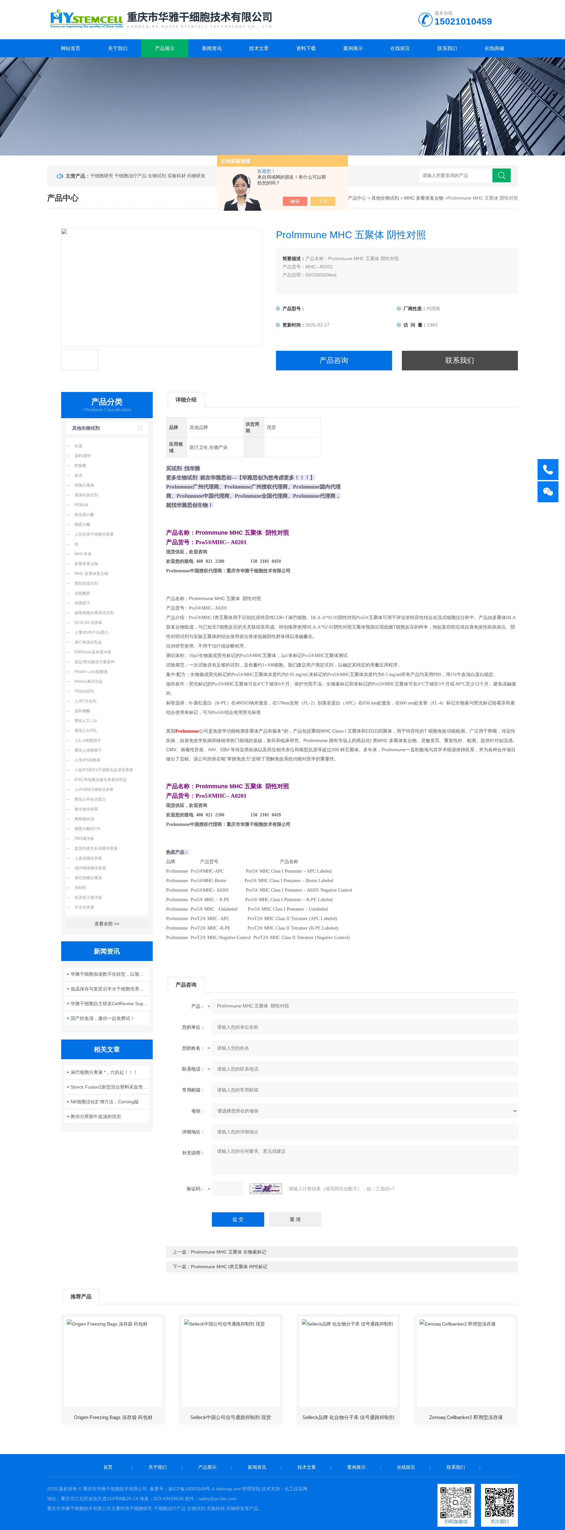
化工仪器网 (295, 1488)
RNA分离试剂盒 (89, 681)
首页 (107, 1467)
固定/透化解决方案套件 (95, 662)
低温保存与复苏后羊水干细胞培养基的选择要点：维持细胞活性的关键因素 (110, 988)
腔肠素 (80, 465)
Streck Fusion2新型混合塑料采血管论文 (110, 1087)
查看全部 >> (106, 923)
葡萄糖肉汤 (84, 819)
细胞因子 (82, 603)
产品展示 (165, 48)
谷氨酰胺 (82, 593)
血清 (78, 475)
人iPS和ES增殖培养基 (94, 789)
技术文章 (259, 48)
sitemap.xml (228, 1488)
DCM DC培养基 (88, 622)
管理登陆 (251, 1488)
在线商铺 (494, 48)
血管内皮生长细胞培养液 (96, 848)
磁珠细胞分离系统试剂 (94, 613)
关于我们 (118, 48)
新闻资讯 (212, 48)
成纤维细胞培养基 (90, 868)
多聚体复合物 (86, 563)
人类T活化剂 (85, 701)
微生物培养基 (86, 809)
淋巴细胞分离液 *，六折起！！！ (104, 1072)
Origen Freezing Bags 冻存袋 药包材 (113, 1417)
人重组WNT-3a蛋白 (92, 632)
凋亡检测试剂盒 (88, 642)
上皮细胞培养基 (88, 858)
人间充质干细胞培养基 (94, 534)
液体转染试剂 (86, 495)
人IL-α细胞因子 (88, 740)
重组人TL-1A (86, 721)
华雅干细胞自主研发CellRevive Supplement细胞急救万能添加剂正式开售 (110, 1003)
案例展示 (353, 48)
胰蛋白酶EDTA (87, 829)
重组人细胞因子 (88, 750)
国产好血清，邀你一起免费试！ (103, 1018)
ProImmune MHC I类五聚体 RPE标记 (229, 1266)
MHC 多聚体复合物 (423, 198)
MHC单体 (83, 554)
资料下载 (306, 48)
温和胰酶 (82, 711)
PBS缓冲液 (84, 838)
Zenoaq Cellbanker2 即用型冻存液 (466, 1417)
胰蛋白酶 (82, 524)
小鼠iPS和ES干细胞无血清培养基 (104, 770)
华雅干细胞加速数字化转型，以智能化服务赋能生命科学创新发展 (110, 974)
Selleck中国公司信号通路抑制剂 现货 (230, 1417)
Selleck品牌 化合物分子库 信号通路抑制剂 (348, 1417)
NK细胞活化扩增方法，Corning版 (105, 1101)
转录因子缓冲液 (88, 897)
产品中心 (357, 198)
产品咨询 (333, 360)
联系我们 (447, 48)
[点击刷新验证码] (265, 1188)
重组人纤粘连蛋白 (90, 799)
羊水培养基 (84, 907)
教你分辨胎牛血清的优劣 (96, 1116)
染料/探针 (83, 456)
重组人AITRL (86, 730)
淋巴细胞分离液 (88, 878)
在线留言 (400, 48)
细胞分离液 (84, 485)
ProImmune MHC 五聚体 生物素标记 (228, 1251)
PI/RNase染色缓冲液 (93, 652)
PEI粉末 (82, 505)
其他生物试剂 (385, 198)
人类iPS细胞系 (87, 760)
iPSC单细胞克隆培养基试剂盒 (101, 779)
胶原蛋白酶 (84, 514)
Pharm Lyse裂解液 (91, 671)
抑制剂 (80, 887)
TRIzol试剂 (84, 691)
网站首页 (70, 48)
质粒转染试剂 (86, 583)
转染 (78, 446)
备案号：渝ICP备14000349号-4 (182, 1488)
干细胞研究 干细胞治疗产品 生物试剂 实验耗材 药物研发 (147, 175)
